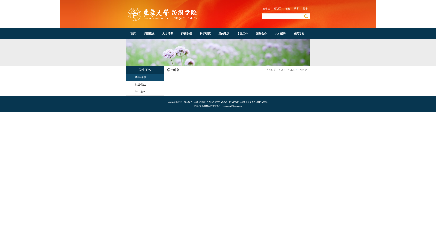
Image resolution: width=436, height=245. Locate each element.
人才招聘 (280, 33)
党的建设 (224, 33)
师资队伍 (186, 33)
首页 (133, 33)
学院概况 (149, 33)
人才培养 (167, 33)
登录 (305, 8)
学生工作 (242, 33)
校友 (287, 8)
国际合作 (261, 33)
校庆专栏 (298, 33)
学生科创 (302, 70)
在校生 (266, 8)
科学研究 (205, 33)
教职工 (277, 8)
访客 (296, 8)
